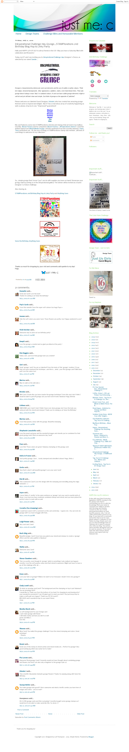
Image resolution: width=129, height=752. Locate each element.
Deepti (22, 341)
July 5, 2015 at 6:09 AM (27, 438)
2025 (93, 340)
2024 (93, 342)
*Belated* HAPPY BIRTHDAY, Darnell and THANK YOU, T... (102, 447)
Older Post (80, 714)
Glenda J (23, 671)
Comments (95, 140)
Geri (21, 365)
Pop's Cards (24, 305)
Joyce (22, 493)
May (94, 472)
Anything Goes (62, 193)
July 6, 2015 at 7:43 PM (27, 552)
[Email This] (36, 280)
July (94, 385)
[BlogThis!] (38, 280)
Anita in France (25, 456)
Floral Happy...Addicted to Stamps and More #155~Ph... (101, 410)
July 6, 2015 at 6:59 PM (27, 541)
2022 (93, 348)
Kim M (22, 479)
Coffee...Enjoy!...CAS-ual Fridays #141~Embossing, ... (102, 394)
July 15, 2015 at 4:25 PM (27, 692)
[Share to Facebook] (42, 280)
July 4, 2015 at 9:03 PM (27, 413)
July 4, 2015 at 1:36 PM (27, 374)
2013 (93, 490)
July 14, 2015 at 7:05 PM (27, 678)
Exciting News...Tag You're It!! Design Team (101, 465)
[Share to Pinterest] (44, 280)
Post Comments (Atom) (32, 717)
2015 (93, 368)
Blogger (91, 737)
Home (18, 34)
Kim (49, 121)
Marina (22, 419)
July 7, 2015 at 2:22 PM (27, 603)
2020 (93, 354)
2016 (93, 365)
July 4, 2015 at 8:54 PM (27, 399)
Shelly (22, 547)
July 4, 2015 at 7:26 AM (27, 335)
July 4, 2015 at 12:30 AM (27, 298)
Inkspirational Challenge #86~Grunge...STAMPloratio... (102, 453)
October (96, 376)
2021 (93, 351)
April (95, 475)
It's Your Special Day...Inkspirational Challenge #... (100, 388)
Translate (105, 98)
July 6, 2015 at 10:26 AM (27, 527)
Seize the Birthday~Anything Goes (27, 241)
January (96, 484)
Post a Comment (23, 710)
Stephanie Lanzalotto (28, 431)
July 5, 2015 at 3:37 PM (27, 486)
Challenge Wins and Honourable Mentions (63, 34)
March (95, 478)
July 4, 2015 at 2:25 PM (27, 386)
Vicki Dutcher (25, 330)
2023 (93, 345)
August (95, 382)
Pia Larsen (24, 658)
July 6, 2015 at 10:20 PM (27, 568)
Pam (21, 444)
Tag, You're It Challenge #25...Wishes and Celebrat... (101, 459)
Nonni (22, 644)
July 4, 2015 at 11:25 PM (27, 424)
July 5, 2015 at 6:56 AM (27, 449)
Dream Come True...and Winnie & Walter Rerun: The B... (102, 403)
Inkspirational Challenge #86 (53, 57)
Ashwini (51, 101)
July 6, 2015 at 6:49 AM (27, 515)
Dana (22, 574)
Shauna (22, 629)
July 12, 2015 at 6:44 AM (27, 665)
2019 (93, 357)
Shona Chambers (26, 558)
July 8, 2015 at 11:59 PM (27, 651)
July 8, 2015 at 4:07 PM (27, 638)
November (97, 373)
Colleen (22, 405)
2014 (93, 487)
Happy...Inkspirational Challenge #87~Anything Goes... (101, 429)
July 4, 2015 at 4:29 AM (27, 310)
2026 (93, 337)
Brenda (22, 392)
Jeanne (22, 316)
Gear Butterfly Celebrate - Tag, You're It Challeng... (101, 419)
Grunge (42, 129)
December (96, 370)
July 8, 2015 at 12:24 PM (27, 622)
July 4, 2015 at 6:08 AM (27, 324)
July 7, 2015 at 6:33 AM (27, 579)
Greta (22, 467)
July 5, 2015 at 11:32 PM (27, 502)
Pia (50, 119)
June (94, 469)
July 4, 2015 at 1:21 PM (27, 358)
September (97, 379)
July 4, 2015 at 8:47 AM (27, 347)
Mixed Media (34, 129)
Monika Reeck (25, 609)
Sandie (34, 59)
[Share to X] (40, 280)
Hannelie (23, 291)
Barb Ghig (23, 533)
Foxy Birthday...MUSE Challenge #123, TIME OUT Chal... (102, 441)
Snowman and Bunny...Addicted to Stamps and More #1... (101, 435)
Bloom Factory (27, 127)
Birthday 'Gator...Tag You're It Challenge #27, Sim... (102, 398)
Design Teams (32, 34)
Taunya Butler (25, 685)
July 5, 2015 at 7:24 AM (27, 461)
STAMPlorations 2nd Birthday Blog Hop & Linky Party (34, 193)
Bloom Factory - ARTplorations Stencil (61, 127)
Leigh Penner (24, 522)
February (96, 481)
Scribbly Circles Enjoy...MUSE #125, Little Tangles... (102, 415)
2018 (93, 359)
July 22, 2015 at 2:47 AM (27, 706)
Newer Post (19, 714)
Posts (94, 137)
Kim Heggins (24, 353)
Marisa (22, 380)
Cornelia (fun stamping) (29, 508)
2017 (93, 362)
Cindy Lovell (24, 586)
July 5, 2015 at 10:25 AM (27, 473)
